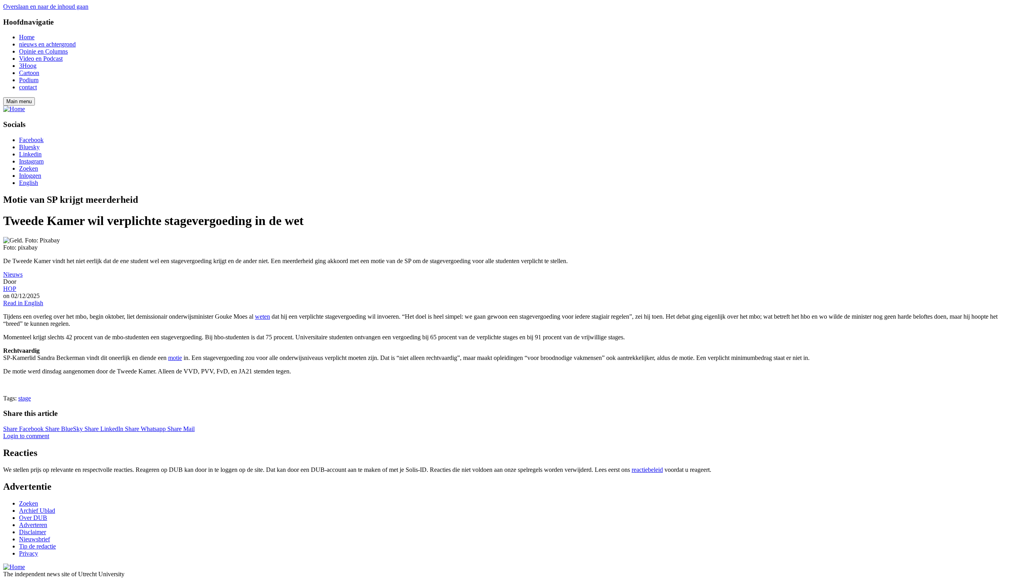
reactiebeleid (647, 469)
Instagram (31, 161)
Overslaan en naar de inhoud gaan (45, 6)
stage (24, 398)
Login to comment (26, 436)
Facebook (31, 140)
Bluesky (29, 147)
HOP (9, 288)
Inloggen (30, 175)
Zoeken (28, 168)
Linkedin (30, 154)
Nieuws (13, 274)
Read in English (23, 303)
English (28, 182)
